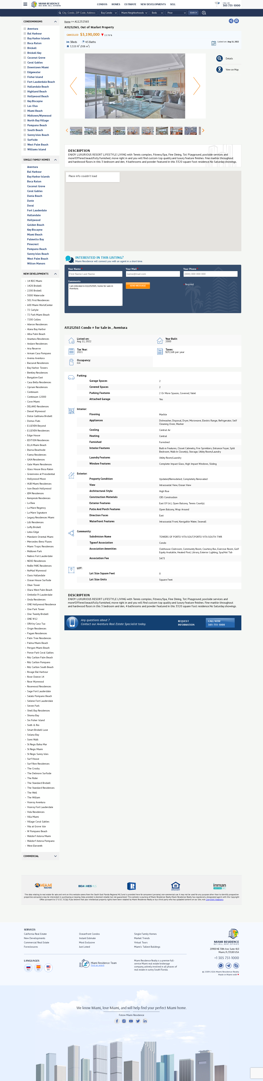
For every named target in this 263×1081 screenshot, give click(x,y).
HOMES (116, 4)
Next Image (196, 86)
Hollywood (33, 220)
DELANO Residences (38, 406)
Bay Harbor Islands (38, 38)
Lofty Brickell (34, 527)
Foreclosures (31, 946)
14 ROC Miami (34, 280)
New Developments (153, 4)
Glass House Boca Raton (40, 469)
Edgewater (33, 72)
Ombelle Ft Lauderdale (39, 594)
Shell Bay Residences (38, 710)
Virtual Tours (141, 942)
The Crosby (33, 768)
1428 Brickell (34, 285)
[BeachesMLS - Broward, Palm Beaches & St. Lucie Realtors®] (87, 886)
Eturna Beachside (36, 449)
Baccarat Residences (38, 363)
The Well (32, 792)
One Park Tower (36, 609)
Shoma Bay (33, 715)
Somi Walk (32, 739)
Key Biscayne (35, 101)
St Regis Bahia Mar (37, 744)
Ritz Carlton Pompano (38, 662)
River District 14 (35, 676)
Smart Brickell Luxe (37, 729)
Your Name (75, 269)
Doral (30, 205)
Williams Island (36, 149)
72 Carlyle (32, 309)
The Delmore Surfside (39, 773)
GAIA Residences (36, 459)
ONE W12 (32, 618)
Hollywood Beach (38, 96)
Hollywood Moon (36, 478)
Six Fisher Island (36, 720)
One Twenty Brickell (37, 614)
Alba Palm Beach (36, 334)
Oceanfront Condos (89, 933)
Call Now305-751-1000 (216, 622)
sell (173, 4)
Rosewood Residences (39, 686)
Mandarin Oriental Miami (40, 536)
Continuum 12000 (36, 396)
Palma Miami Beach (37, 643)
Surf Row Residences (38, 763)
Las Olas (32, 106)
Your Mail (132, 269)
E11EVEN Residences (38, 430)
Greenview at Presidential (41, 474)
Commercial (31, 856)
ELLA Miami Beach (36, 445)
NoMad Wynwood (36, 570)
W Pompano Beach (37, 831)
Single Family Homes (36, 159)
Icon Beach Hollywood (39, 488)
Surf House (33, 758)
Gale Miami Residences (39, 464)
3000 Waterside (35, 295)
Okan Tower (33, 585)
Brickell (31, 48)
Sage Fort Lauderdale (39, 691)
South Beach (35, 130)
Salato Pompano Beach (39, 696)
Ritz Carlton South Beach (40, 667)
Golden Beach (35, 225)
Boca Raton (34, 43)
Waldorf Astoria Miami (39, 836)
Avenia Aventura (36, 358)
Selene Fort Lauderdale (40, 700)
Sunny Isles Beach (38, 135)
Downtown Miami (38, 67)
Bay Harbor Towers (37, 367)
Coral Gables (35, 62)
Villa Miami (33, 816)
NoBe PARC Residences (39, 565)
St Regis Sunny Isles (37, 754)
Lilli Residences (35, 522)
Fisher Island (35, 77)
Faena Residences (36, 454)
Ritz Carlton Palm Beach (40, 657)
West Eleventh (34, 845)
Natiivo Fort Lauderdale (40, 556)
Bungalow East (35, 377)
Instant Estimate (87, 938)
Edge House (33, 435)
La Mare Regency (36, 507)
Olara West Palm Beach (39, 589)
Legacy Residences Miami (40, 517)
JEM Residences (35, 493)
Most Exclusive (87, 942)
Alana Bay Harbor (36, 329)
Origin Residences (36, 628)
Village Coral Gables (38, 821)
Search (193, 12)
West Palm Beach (37, 144)
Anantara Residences (38, 338)
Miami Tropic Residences (40, 546)
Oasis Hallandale (36, 575)
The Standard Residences (41, 787)
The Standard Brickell (38, 783)
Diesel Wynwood (36, 411)
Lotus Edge (33, 532)
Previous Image (73, 86)
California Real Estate (35, 933)
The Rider (32, 778)
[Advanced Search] (203, 13)
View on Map (232, 69)
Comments (74, 281)
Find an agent (97, 965)
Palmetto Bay (35, 239)
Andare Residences (37, 343)
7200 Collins (34, 319)
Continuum (32, 392)
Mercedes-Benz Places (39, 541)
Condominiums (32, 21)
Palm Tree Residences (39, 638)
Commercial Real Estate (36, 942)
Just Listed (84, 946)
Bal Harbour (34, 33)
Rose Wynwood (35, 681)
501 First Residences (38, 300)
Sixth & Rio (33, 725)
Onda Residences (36, 599)
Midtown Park (34, 551)
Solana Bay (33, 734)
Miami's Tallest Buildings (147, 946)
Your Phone (190, 269)
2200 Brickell (34, 290)
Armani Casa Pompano (39, 353)
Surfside (32, 139)
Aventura (32, 28)
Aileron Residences (37, 324)
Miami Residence (50, 4)
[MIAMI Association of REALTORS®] (43, 886)
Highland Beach (37, 91)
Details (229, 58)
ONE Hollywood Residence (41, 604)
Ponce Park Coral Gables (40, 652)
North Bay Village (38, 120)
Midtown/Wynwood (39, 115)
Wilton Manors (36, 263)
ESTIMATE (130, 4)
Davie (30, 200)
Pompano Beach (37, 125)
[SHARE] (231, 21)
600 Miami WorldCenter (40, 305)
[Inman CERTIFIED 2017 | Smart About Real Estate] (220, 886)
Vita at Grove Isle (36, 826)
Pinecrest (33, 244)
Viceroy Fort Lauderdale (40, 807)
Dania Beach (34, 196)
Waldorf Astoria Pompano (41, 840)
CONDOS (102, 4)
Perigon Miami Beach (38, 647)
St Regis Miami (35, 749)
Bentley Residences (37, 372)
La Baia (31, 503)
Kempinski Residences (38, 498)
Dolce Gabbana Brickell (39, 416)
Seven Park (33, 705)
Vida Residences (36, 812)
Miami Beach (35, 110)
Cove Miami (33, 401)
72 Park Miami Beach (38, 314)
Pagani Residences (37, 633)
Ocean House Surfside (39, 580)
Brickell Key (34, 53)
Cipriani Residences (37, 387)
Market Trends (142, 938)
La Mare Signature (37, 512)
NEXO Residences (36, 560)
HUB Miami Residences (39, 483)
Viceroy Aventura (36, 802)
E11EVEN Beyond (36, 425)
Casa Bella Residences (39, 382)
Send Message (138, 285)
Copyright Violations (214, 899)
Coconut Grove (36, 57)
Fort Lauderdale (37, 210)
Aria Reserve (34, 348)
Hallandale (34, 215)
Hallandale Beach (38, 86)
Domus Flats (33, 420)
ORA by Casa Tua (36, 623)
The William (33, 797)
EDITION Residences (38, 440)
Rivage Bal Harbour (37, 672)
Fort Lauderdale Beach (41, 81)
